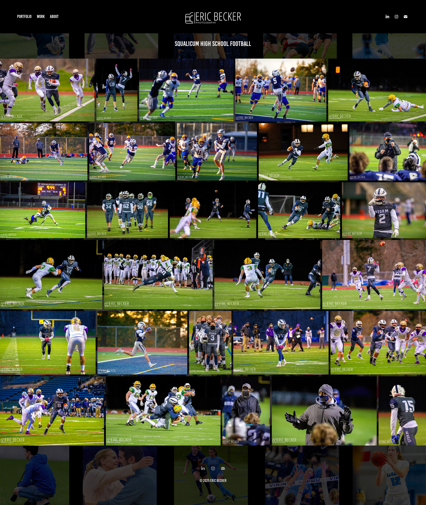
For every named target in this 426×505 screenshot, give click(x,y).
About (54, 16)
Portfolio (24, 16)
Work (41, 16)
